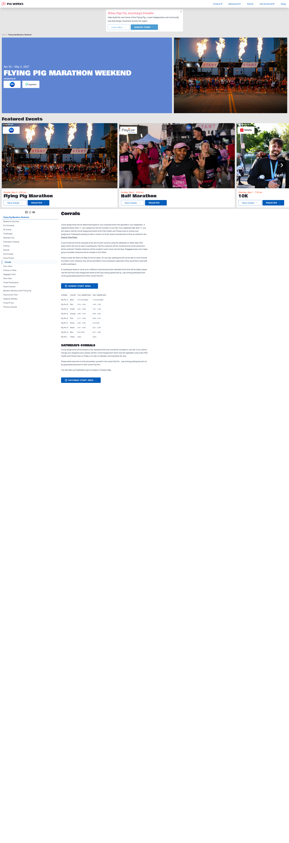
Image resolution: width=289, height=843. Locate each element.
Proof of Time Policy (69, 237)
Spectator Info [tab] (8, 237)
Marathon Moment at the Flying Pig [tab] (17, 290)
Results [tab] (6, 250)
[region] (144, 165)
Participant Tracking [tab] (11, 241)
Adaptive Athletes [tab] (10, 298)
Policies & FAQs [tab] (9, 270)
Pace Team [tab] (7, 266)
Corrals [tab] (8, 262)
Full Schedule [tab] (8, 225)
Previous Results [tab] (10, 307)
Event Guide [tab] (8, 254)
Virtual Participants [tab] (10, 282)
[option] (59, 165)
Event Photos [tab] (8, 258)
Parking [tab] (6, 245)
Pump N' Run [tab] (8, 302)
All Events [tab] (7, 229)
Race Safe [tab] (7, 278)
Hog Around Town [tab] (10, 294)
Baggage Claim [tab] (9, 274)
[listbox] (144, 165)
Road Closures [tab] (9, 286)
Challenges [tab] (8, 233)
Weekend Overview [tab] (11, 221)
